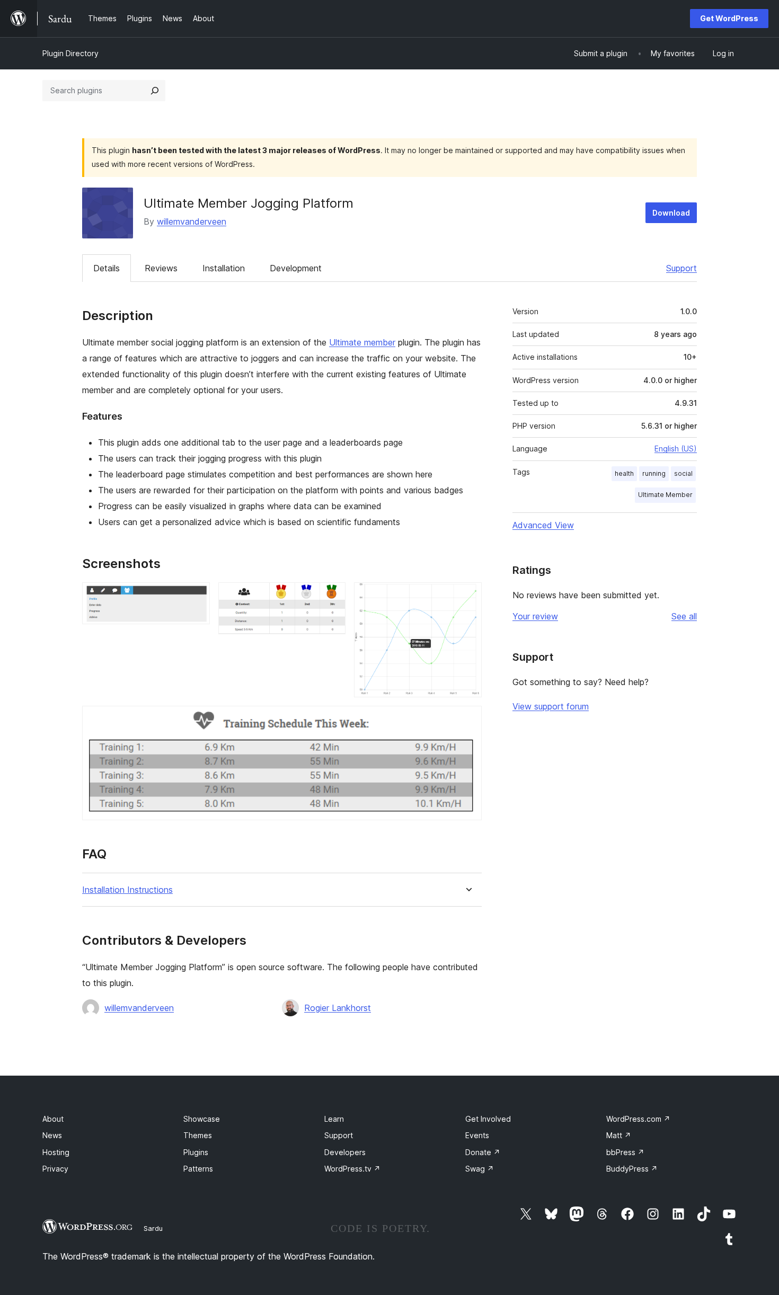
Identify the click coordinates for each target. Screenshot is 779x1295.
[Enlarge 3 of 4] (467, 596)
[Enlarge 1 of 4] (195, 596)
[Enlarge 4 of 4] (467, 720)
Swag (479, 1168)
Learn (334, 1118)
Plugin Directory (70, 53)
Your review (535, 616)
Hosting (55, 1152)
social (683, 473)
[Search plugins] (154, 90)
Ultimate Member (665, 495)
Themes (197, 1135)
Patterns (198, 1168)
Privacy (55, 1168)
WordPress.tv (352, 1168)
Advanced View (543, 525)
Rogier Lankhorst (337, 1008)
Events (477, 1135)
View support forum (550, 706)
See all (684, 616)
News (52, 1135)
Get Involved (488, 1118)
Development (296, 268)
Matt (618, 1135)
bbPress (625, 1152)
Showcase (201, 1118)
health (624, 473)
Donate (482, 1152)
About (53, 1118)
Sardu (153, 1228)
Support (681, 268)
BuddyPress (632, 1168)
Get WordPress (729, 18)
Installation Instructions (127, 890)
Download (671, 212)
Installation (223, 268)
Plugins (195, 1152)
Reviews (161, 268)
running (654, 473)
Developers (345, 1152)
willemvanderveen (191, 221)
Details (106, 268)
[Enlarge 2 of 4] (331, 596)
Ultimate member (362, 342)
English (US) (675, 448)
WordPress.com (638, 1118)
